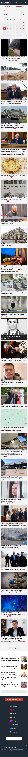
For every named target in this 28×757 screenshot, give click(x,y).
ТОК (14, 717)
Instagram (15, 721)
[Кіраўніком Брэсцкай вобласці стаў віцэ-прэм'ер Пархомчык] (14, 93)
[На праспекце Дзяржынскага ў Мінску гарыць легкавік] (14, 538)
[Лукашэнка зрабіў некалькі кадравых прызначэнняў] (14, 167)
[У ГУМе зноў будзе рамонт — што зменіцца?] (14, 236)
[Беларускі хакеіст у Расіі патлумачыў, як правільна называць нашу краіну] (14, 667)
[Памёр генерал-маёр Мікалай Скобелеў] (14, 328)
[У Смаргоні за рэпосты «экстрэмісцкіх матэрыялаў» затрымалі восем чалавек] (14, 191)
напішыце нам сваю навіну (14, 699)
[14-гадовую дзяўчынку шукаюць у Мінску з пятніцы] (14, 306)
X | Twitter (15, 724)
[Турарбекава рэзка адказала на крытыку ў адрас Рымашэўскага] (14, 515)
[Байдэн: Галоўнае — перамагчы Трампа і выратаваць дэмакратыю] (14, 560)
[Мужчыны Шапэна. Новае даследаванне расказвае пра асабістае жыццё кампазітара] (14, 659)
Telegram (14, 706)
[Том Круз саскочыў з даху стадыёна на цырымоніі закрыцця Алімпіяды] (14, 606)
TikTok (14, 713)
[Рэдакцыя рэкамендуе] (26, 654)
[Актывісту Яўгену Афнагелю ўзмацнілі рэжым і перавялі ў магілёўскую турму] (14, 351)
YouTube (15, 710)
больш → (14, 691)
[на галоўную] (5, 2)
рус (22, 2)
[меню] (26, 2)
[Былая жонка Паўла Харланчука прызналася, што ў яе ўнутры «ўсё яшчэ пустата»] (14, 685)
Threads (14, 732)
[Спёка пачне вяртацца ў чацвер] (14, 72)
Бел (16, 2)
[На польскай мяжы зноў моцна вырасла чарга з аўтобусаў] (14, 469)
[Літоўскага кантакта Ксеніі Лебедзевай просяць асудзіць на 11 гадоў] (14, 374)
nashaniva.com (15, 751)
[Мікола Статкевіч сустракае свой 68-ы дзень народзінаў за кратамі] (14, 397)
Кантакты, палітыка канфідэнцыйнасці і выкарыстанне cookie (14, 746)
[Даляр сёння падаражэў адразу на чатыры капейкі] (14, 284)
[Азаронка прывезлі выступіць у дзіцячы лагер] (14, 214)
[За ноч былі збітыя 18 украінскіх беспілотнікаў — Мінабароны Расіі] (14, 582)
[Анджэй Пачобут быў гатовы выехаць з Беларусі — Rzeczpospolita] (14, 492)
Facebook (14, 728)
